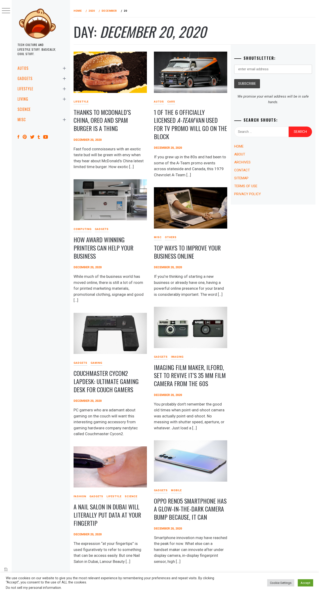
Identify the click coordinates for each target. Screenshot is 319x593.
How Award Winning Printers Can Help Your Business (103, 247)
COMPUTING (83, 229)
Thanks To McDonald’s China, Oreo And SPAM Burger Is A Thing (102, 120)
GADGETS (25, 78)
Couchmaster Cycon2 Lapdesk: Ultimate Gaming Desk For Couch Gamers (106, 381)
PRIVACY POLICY (247, 194)
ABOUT (239, 154)
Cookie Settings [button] (280, 583)
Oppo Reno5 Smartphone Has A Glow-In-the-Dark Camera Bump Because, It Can (190, 509)
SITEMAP (241, 178)
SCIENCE (24, 109)
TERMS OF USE (245, 186)
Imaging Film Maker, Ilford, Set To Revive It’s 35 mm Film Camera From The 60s (190, 375)
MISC (22, 119)
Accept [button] (305, 583)
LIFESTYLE (25, 89)
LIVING (23, 99)
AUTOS (23, 68)
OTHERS (171, 237)
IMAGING (177, 356)
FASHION (80, 496)
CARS (171, 101)
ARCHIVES (242, 162)
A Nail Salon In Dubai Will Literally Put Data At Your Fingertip (107, 514)
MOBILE (176, 490)
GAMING (96, 362)
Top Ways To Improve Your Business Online (187, 252)
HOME (239, 146)
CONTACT (242, 170)
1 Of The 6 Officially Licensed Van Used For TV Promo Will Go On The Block (190, 124)
